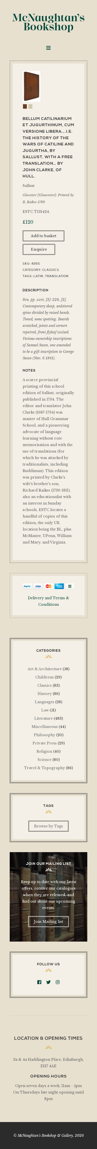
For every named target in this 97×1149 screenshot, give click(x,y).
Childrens (44, 677)
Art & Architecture (45, 669)
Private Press (45, 743)
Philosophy (44, 735)
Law (45, 710)
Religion (44, 751)
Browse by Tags (48, 826)
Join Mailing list (48, 921)
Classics (50, 270)
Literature (43, 718)
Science (44, 759)
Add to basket (43, 236)
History (45, 693)
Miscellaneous (45, 726)
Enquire (39, 249)
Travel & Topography (44, 768)
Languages (44, 702)
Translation (57, 276)
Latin (38, 276)
